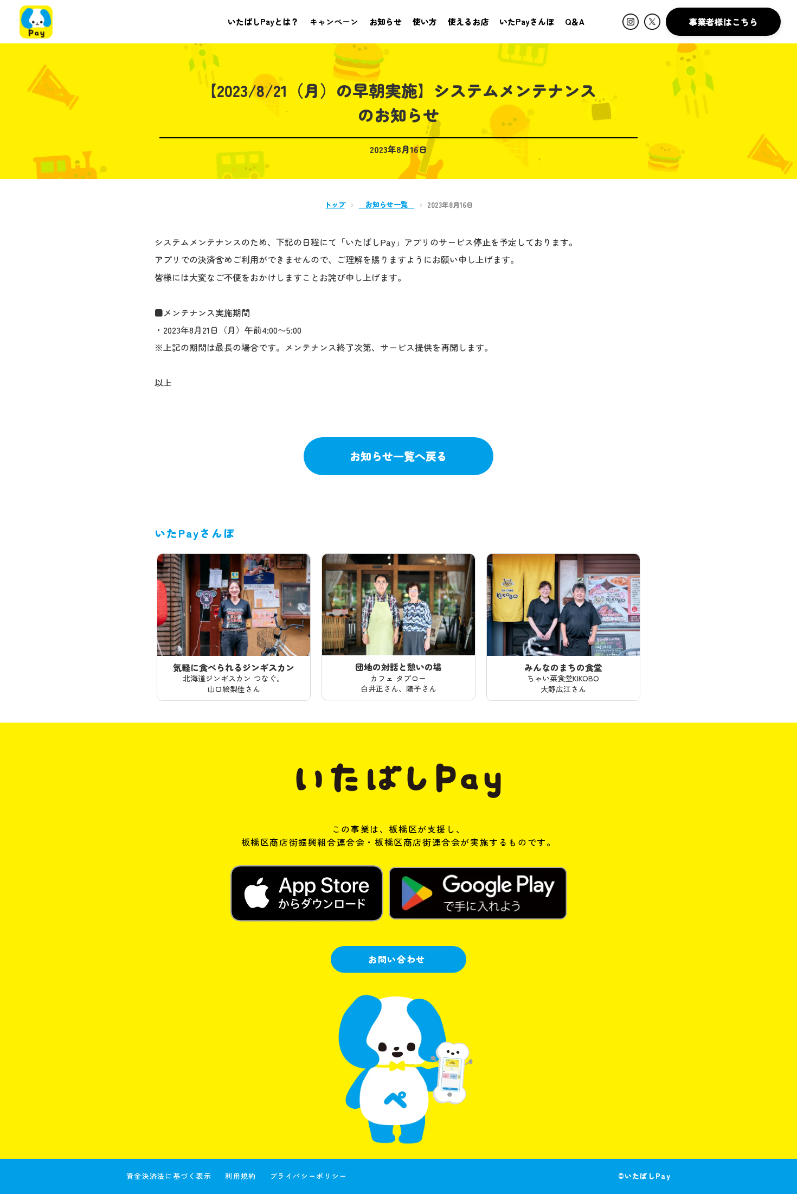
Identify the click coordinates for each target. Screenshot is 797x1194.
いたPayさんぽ (526, 21)
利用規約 (240, 1175)
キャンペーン (334, 21)
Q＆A (574, 21)
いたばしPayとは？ (263, 21)
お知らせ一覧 (386, 204)
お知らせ (385, 21)
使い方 (425, 21)
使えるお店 (468, 21)
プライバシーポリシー (309, 1175)
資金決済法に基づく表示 (168, 1175)
